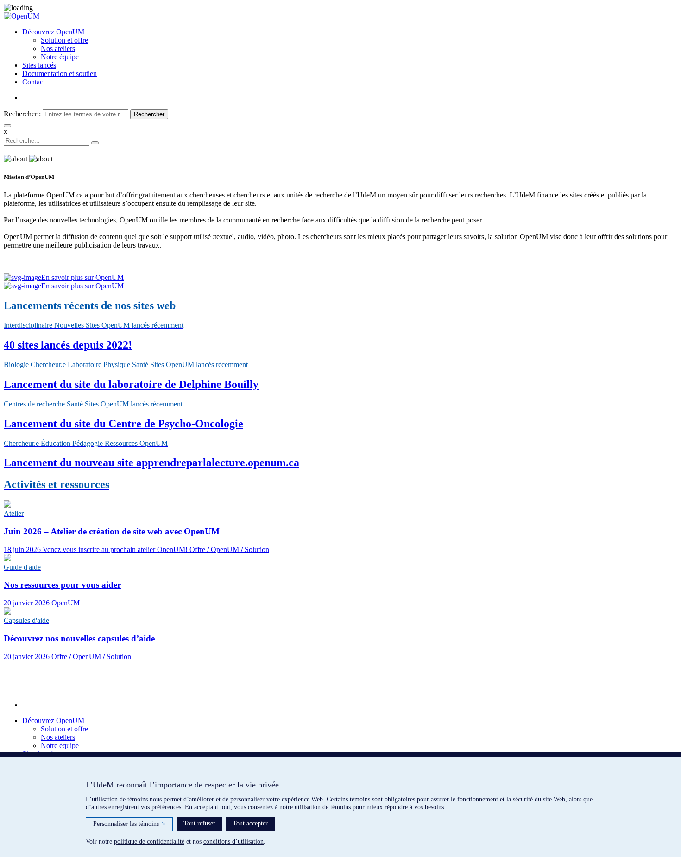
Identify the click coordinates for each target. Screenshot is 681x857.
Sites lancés (39, 65)
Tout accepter (250, 823)
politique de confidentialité (149, 841)
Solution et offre (64, 40)
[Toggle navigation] (7, 125)
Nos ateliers (58, 48)
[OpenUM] (340, 16)
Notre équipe (60, 57)
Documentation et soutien (59, 73)
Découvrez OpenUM (53, 32)
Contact (33, 82)
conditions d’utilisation (233, 841)
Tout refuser (199, 823)
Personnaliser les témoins (129, 823)
